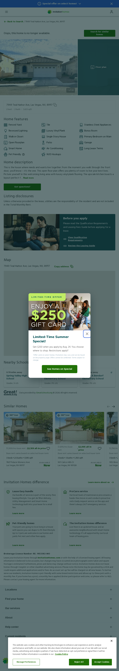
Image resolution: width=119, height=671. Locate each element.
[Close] (111, 640)
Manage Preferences (26, 662)
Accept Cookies (101, 662)
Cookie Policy (61, 654)
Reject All (79, 662)
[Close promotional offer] (87, 333)
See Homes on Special (59, 369)
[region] (62, 653)
